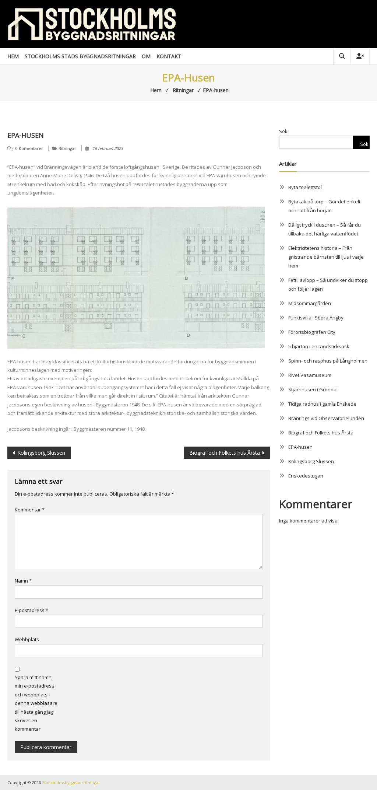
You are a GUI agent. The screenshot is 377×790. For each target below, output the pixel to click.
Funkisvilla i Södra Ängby (315, 317)
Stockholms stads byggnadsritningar (80, 56)
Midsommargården (309, 303)
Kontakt (168, 56)
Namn (23, 580)
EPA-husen (300, 447)
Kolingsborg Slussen (41, 452)
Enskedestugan (305, 475)
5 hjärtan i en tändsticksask (318, 346)
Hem (13, 56)
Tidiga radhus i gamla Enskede (322, 404)
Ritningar (67, 148)
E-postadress (31, 610)
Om (146, 56)
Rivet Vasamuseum (309, 375)
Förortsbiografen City (311, 332)
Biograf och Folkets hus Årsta (224, 452)
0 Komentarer (29, 148)
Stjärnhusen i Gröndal (313, 389)
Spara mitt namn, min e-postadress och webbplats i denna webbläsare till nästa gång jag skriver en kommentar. (36, 703)
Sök (283, 131)
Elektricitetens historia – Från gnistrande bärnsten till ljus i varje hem (326, 257)
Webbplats (27, 639)
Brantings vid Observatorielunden (326, 418)
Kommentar (30, 509)
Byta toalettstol (305, 187)
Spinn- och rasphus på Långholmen (327, 360)
